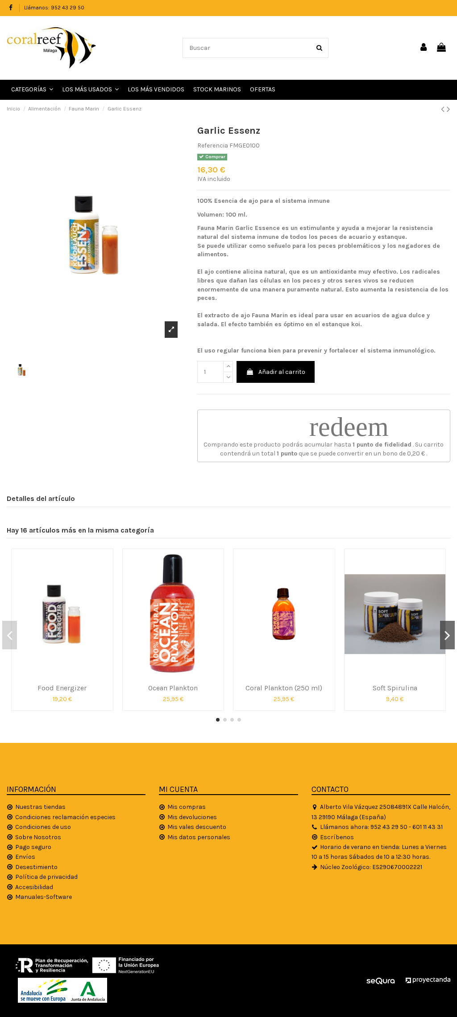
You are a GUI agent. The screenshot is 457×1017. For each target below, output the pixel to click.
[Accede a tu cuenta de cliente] (424, 48)
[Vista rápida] (62, 676)
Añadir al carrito (281, 372)
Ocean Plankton (173, 688)
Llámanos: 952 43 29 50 (54, 7)
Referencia (212, 145)
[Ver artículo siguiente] (448, 109)
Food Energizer (62, 688)
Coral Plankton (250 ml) (283, 688)
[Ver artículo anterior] (444, 109)
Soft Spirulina (395, 688)
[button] (90, 90)
